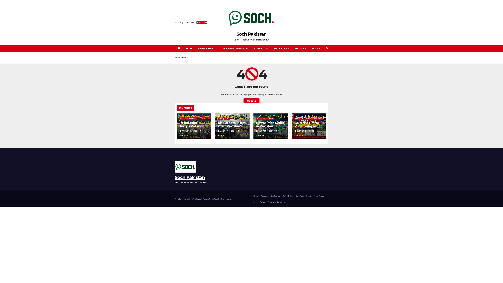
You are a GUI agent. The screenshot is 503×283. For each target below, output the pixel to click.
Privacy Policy (207, 48)
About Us (300, 48)
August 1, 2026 (266, 131)
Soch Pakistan (252, 34)
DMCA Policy (281, 48)
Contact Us (261, 48)
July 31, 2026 (303, 131)
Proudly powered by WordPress (188, 199)
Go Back (251, 101)
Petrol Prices (319, 196)
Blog (182, 118)
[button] (327, 48)
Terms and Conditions (235, 48)
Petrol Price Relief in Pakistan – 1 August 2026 (270, 126)
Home (189, 48)
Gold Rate (299, 118)
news (315, 48)
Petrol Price (191, 118)
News (308, 196)
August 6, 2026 (190, 131)
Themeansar (226, 199)
